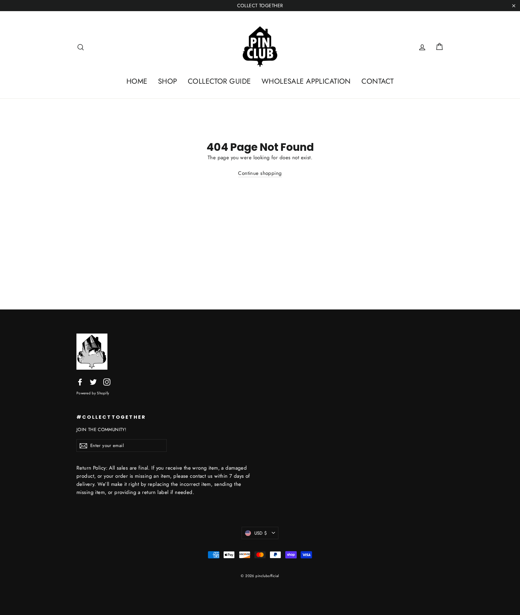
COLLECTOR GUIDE (219, 81)
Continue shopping (260, 173)
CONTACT (377, 81)
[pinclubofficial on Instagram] (106, 381)
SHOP (167, 81)
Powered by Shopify (92, 393)
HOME (136, 81)
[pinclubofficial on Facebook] (80, 381)
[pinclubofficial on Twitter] (93, 381)
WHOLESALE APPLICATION (306, 81)
